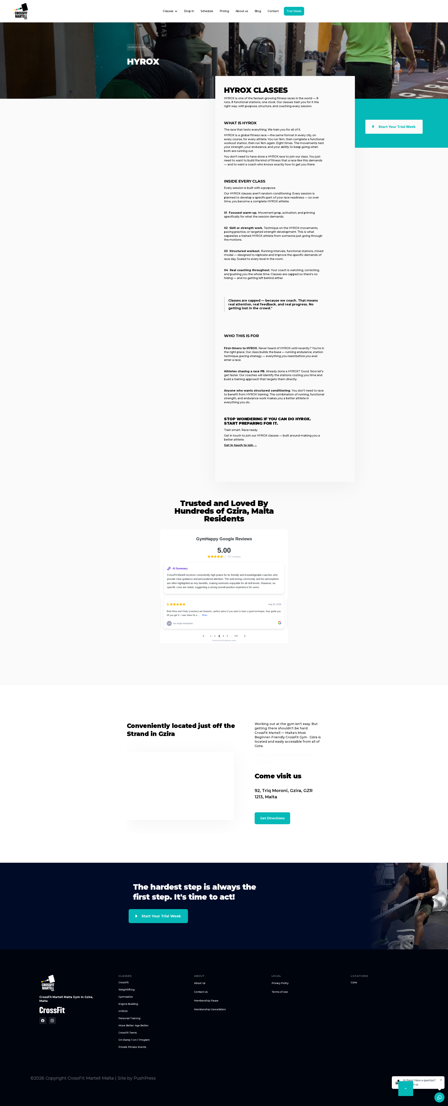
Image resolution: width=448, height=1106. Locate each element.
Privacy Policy (280, 983)
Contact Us (201, 991)
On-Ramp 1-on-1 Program (134, 1039)
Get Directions (272, 818)
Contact (273, 11)
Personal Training (129, 1018)
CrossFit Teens (127, 1032)
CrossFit (123, 982)
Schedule (207, 11)
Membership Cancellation (210, 1009)
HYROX (123, 1011)
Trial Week (294, 11)
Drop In (189, 11)
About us (242, 11)
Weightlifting (126, 989)
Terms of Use (280, 991)
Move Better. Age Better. (133, 1025)
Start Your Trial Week (161, 916)
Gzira (354, 982)
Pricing (224, 11)
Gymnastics (125, 996)
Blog (258, 11)
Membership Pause (206, 1000)
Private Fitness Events (132, 1047)
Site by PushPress (137, 1078)
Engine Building (128, 1004)
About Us (199, 983)
